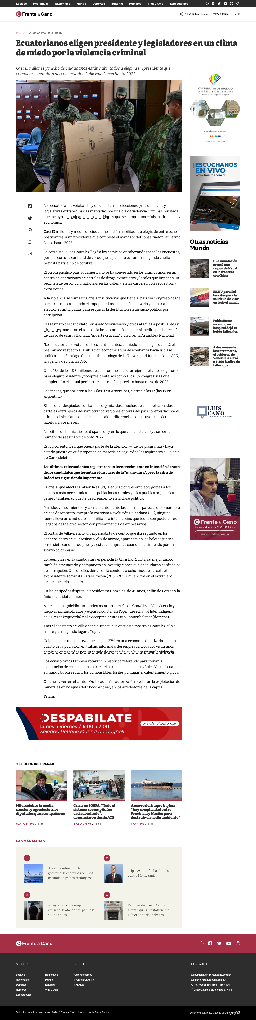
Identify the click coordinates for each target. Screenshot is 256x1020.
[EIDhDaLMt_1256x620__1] (99, 136)
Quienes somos (83, 974)
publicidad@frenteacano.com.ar (212, 974)
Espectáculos (179, 3)
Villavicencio (74, 533)
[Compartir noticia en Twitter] (30, 218)
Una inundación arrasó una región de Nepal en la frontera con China (225, 268)
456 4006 (224, 984)
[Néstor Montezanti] (113, 873)
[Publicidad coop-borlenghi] (215, 106)
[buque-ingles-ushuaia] (156, 785)
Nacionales (62, 3)
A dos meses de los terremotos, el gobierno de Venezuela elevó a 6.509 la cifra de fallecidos (226, 356)
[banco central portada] (113, 910)
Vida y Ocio (155, 3)
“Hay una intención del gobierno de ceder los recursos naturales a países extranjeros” (70, 873)
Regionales (41, 3)
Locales (21, 3)
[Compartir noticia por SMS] (30, 242)
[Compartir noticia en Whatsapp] (30, 230)
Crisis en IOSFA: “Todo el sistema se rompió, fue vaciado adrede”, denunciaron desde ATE (94, 811)
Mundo (81, 3)
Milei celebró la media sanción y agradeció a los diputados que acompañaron (40, 809)
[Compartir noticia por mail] (30, 253)
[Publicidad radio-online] (215, 193)
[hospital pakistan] (199, 326)
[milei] (41, 785)
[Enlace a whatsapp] (207, 3)
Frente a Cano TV (84, 979)
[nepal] (199, 268)
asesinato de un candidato (89, 217)
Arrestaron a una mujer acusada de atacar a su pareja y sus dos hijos (71, 910)
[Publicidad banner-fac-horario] (215, 499)
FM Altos (79, 984)
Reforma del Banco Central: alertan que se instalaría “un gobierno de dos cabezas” (148, 910)
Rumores (135, 3)
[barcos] (33, 873)
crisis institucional (103, 298)
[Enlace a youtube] (225, 3)
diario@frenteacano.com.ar (210, 979)
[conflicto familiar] (33, 910)
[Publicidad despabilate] (99, 723)
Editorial (117, 3)
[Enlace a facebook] (213, 3)
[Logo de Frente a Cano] (34, 14)
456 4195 (212, 984)
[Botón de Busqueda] (238, 4)
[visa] (199, 297)
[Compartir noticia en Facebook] (30, 206)
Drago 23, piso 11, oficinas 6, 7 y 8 (213, 989)
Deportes (99, 3)
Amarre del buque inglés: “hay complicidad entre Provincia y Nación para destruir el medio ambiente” (155, 811)
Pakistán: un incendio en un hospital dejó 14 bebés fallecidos (225, 326)
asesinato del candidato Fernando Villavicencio (87, 324)
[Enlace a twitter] (219, 3)
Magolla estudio (221, 1012)
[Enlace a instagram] (231, 3)
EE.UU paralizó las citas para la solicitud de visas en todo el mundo (226, 297)
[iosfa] (98, 785)
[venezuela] (199, 356)
